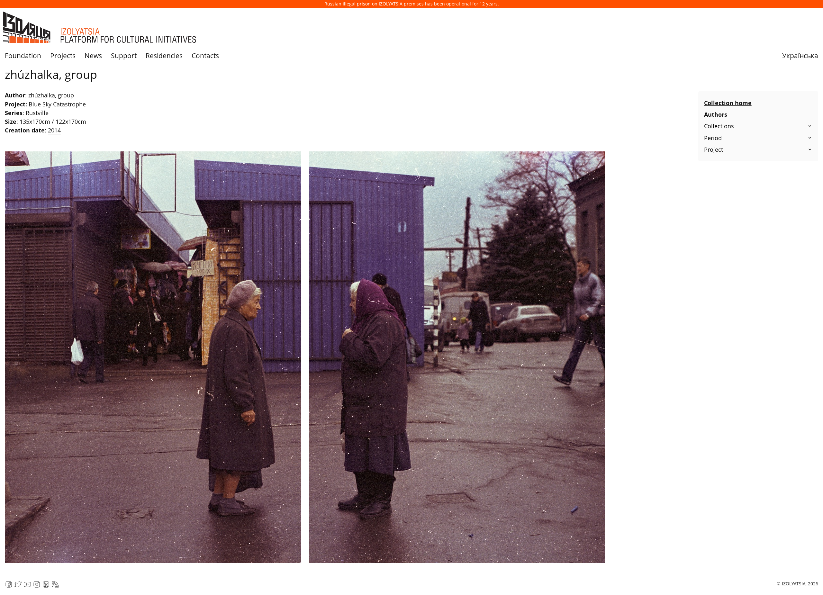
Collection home (728, 103)
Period (713, 138)
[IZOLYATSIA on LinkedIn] (46, 586)
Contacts (205, 55)
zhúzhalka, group (51, 95)
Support (124, 55)
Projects (63, 55)
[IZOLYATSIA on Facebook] (9, 586)
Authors (715, 114)
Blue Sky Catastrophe (57, 104)
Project (713, 149)
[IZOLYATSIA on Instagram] (37, 586)
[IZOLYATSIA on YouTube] (27, 586)
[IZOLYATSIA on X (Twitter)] (18, 586)
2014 (54, 130)
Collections (719, 126)
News (93, 55)
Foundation (23, 55)
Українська (800, 55)
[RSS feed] (55, 586)
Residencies (164, 55)
